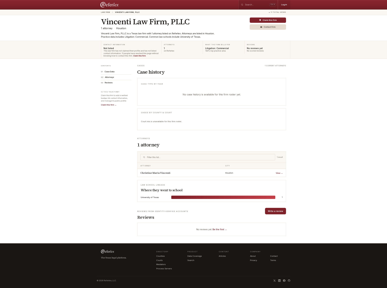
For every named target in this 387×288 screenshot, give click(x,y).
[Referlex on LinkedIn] (279, 280)
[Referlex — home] (109, 4)
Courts (159, 260)
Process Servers (164, 268)
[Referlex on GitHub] (289, 280)
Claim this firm (139, 56)
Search (190, 260)
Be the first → (220, 229)
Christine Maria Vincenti (155, 172)
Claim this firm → (109, 105)
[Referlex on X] (274, 280)
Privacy (253, 260)
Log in (284, 4)
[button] (268, 27)
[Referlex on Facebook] (284, 280)
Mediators (161, 264)
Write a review (275, 211)
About (253, 256)
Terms (273, 260)
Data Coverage (194, 256)
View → (279, 173)
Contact (274, 256)
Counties (160, 256)
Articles (222, 256)
